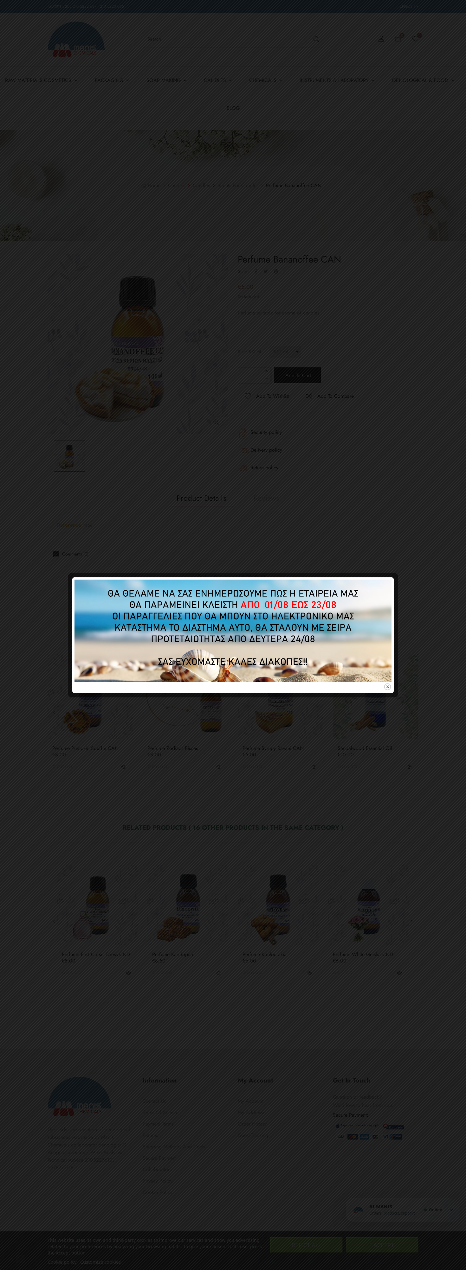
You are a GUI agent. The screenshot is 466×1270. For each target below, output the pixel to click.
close (388, 687)
